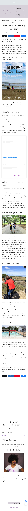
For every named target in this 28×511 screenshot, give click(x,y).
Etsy (17, 497)
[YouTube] (19, 503)
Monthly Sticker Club (14, 499)
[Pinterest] (16, 503)
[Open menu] (14, 2)
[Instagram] (11, 503)
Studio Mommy (14, 507)
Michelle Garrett (11, 32)
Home (11, 497)
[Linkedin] (14, 503)
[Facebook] (9, 503)
